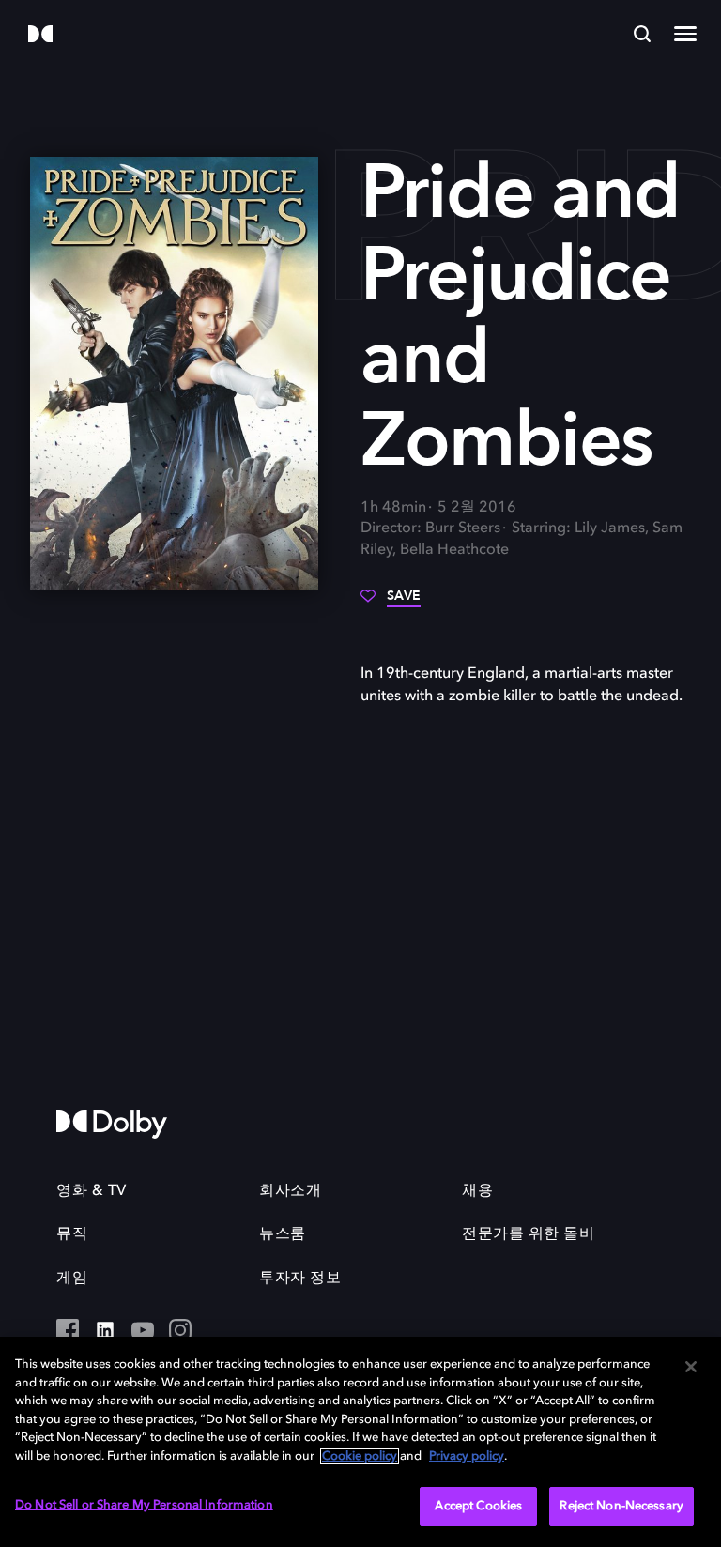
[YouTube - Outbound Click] (142, 1332)
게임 (71, 1278)
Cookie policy (359, 1456)
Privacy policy (466, 1456)
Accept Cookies (478, 1506)
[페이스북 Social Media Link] (67, 1332)
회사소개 (290, 1191)
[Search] (642, 33)
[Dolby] (40, 35)
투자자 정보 (300, 1278)
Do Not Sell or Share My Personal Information (144, 1505)
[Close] (691, 1366)
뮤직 (71, 1234)
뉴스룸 (282, 1234)
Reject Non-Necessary (621, 1506)
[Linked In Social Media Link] (105, 1332)
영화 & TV (91, 1191)
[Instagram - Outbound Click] (180, 1332)
